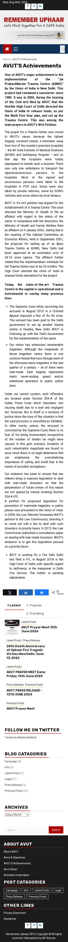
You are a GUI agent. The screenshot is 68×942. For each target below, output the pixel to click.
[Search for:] (27, 829)
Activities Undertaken (16, 875)
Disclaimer (10, 918)
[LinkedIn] (40, 6)
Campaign (11, 761)
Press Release (31, 640)
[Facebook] (28, 6)
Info (7, 767)
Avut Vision (10, 869)
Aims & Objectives (14, 857)
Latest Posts (28, 621)
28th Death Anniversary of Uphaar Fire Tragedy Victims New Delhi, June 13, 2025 (26, 652)
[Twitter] (34, 6)
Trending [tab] (36, 613)
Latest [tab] (15, 605)
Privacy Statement (15, 912)
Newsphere (32, 938)
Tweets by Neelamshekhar (21, 737)
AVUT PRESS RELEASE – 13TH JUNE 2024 (24, 692)
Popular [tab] (36, 605)
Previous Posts (34, 684)
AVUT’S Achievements (17, 863)
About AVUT (11, 851)
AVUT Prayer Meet (21, 708)
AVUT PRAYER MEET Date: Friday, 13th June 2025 (26, 674)
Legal (8, 779)
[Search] (62, 49)
